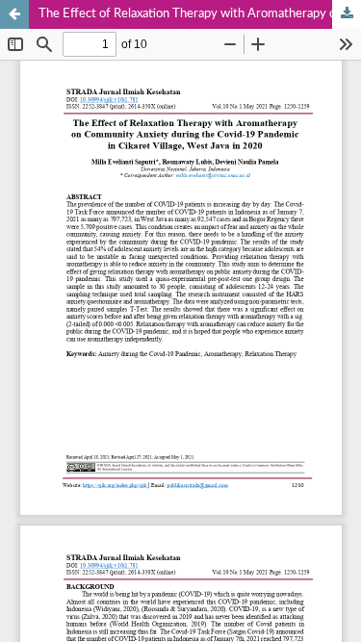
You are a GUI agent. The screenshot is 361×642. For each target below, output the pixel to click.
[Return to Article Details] (14, 14)
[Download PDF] (346, 14)
